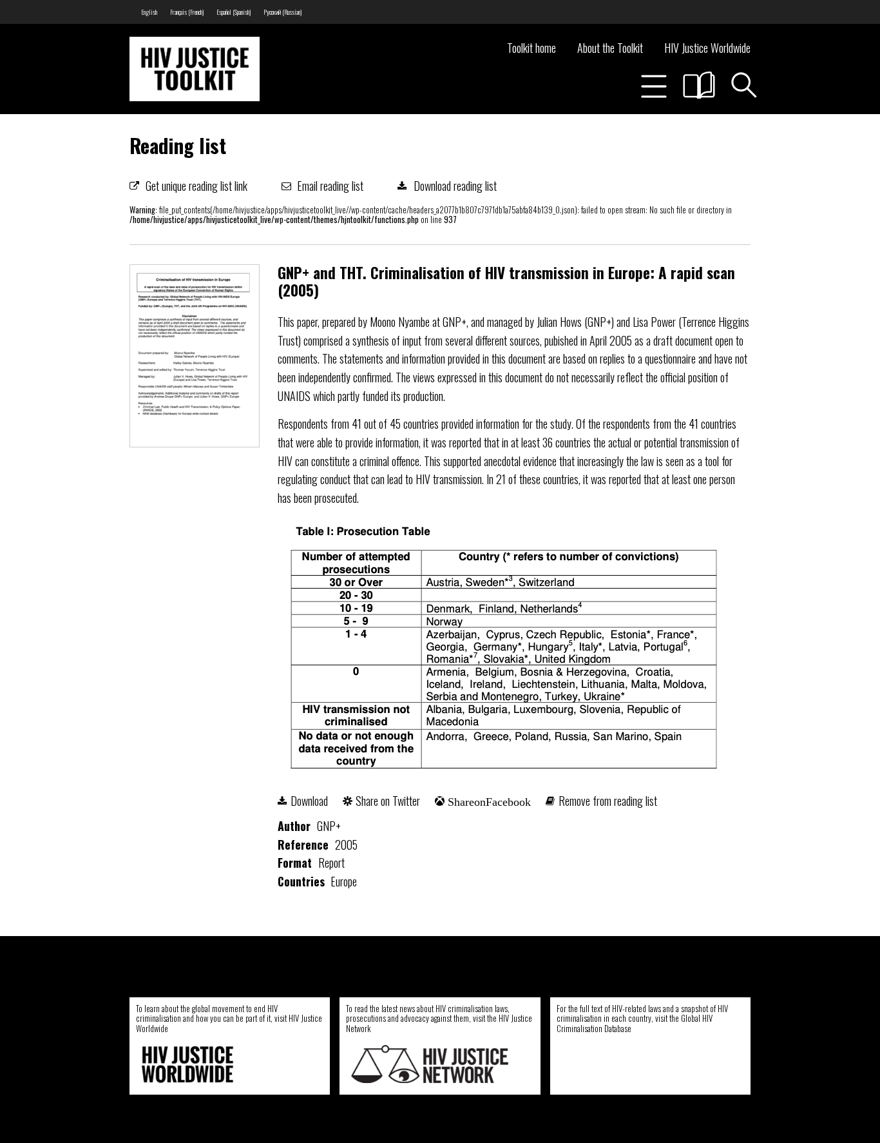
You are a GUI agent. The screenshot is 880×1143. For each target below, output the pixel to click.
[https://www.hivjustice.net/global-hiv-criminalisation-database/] (636, 1064)
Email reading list (330, 185)
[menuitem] (149, 12)
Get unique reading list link (196, 185)
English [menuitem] (149, 12)
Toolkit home (531, 47)
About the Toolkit (610, 47)
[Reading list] (699, 85)
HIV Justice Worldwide (707, 47)
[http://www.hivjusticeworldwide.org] (219, 1064)
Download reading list (455, 185)
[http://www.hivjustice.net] (429, 1064)
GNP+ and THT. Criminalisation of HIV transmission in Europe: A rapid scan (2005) (506, 282)
